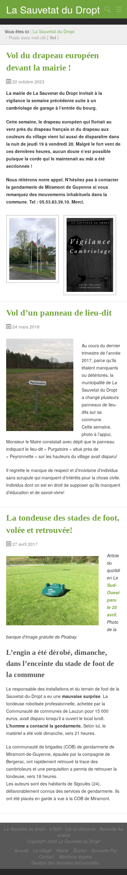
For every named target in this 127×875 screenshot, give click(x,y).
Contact (46, 856)
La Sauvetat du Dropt (53, 9)
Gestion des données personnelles (65, 863)
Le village (42, 850)
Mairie (62, 850)
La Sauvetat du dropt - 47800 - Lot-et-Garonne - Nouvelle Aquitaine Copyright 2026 (63, 835)
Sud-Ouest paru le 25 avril (113, 600)
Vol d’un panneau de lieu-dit (59, 312)
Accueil (21, 850)
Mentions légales (75, 856)
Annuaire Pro (104, 850)
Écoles (79, 850)
